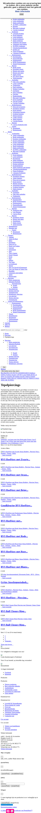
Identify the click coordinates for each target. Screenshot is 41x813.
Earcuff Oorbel (17, 101)
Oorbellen (13, 80)
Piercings (9, 278)
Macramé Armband (19, 28)
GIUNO (19, 375)
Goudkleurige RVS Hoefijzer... (16, 505)
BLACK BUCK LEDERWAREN (18, 373)
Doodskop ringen (18, 217)
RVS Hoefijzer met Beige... (14, 490)
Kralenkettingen (18, 166)
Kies (4, 437)
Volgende (8, 641)
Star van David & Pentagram (18, 267)
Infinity (11, 260)
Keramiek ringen (18, 69)
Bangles (15, 26)
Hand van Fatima (14, 246)
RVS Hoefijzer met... (11, 521)
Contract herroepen (7, 805)
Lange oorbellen (18, 83)
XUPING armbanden (19, 24)
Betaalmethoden (10, 709)
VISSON (20, 378)
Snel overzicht (6, 455)
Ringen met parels (18, 71)
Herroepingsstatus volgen (9, 807)
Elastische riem (17, 210)
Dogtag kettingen (18, 164)
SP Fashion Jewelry (19, 376)
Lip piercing (12, 296)
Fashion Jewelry (11, 375)
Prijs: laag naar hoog (16, 441)
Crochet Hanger (18, 121)
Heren (8, 132)
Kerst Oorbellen (18, 99)
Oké (3, 367)
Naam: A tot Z (31, 439)
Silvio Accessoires (7, 376)
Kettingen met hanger (19, 42)
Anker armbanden (18, 135)
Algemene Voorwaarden (12, 712)
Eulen (10, 274)
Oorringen (16, 91)
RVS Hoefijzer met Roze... (14, 551)
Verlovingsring (17, 78)
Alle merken (10, 371)
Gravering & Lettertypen (12, 691)
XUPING (11, 380)
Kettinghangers (15, 105)
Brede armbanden (18, 137)
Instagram (8, 674)
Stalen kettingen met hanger (21, 167)
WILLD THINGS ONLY (31, 378)
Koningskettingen (18, 162)
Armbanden (14, 133)
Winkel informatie (6, 749)
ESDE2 (3, 375)
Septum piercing (14, 291)
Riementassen (17, 130)
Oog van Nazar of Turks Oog (18, 269)
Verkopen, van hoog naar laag (10, 439)
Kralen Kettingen (18, 39)
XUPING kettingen (19, 46)
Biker (10, 241)
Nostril (15, 285)
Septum (15, 287)
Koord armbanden (18, 141)
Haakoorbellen (17, 96)
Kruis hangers (17, 110)
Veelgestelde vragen (11, 690)
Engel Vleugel (13, 255)
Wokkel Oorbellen (18, 89)
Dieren (11, 266)
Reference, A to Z (6, 443)
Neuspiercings (15, 283)
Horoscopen (12, 276)
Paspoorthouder (18, 58)
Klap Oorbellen (17, 92)
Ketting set (16, 49)
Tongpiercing (13, 299)
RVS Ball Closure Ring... (13, 611)
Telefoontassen (13, 319)
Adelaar (11, 237)
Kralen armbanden (18, 19)
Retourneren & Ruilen (12, 710)
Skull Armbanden (18, 146)
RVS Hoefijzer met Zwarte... (15, 459)
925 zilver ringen (18, 76)
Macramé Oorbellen (19, 98)
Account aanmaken (11, 729)
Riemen (13, 123)
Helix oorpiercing (14, 280)
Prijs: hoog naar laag (29, 441)
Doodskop (12, 242)
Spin (10, 251)
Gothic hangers (17, 117)
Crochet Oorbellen (18, 103)
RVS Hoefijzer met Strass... (15, 475)
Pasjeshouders (17, 57)
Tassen (12, 126)
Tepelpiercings (13, 292)
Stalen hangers (17, 119)
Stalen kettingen (18, 41)
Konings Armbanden (19, 139)
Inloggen (7, 728)
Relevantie (23, 439)
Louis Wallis (26, 375)
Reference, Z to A (18, 443)
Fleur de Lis (12, 244)
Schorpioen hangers (19, 112)
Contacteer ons (9, 716)
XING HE (4, 380)
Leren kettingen (18, 37)
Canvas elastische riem (20, 124)
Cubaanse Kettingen (19, 53)
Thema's (9, 235)
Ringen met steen (18, 73)
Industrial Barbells (14, 282)
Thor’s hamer (13, 253)
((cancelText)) (5, 773)
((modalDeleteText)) (17, 773)
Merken (7, 326)
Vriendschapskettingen (20, 48)
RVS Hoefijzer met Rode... (14, 536)
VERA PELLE (12, 378)
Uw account (4, 719)
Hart (10, 258)
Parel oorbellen (17, 87)
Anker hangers (17, 178)
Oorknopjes (16, 85)
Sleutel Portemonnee (19, 64)
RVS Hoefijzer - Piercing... (14, 597)
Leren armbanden (18, 21)
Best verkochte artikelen (12, 686)
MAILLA (34, 375)
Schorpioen (12, 249)
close (21, 14)
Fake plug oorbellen (19, 82)
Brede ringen (17, 67)
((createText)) (15, 786)
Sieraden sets (13, 228)
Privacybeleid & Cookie (12, 705)
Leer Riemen (17, 212)
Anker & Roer (13, 239)
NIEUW (7, 324)
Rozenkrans (16, 158)
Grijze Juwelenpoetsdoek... (14, 582)
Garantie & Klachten (11, 714)
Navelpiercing (13, 289)
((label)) (3, 784)
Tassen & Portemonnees (14, 301)
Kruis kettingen (17, 35)
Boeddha (11, 271)
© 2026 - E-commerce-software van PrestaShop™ (16, 810)
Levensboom (13, 264)
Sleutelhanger (13, 226)
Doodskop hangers (19, 108)
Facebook (8, 672)
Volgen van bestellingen (12, 726)
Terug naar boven (7, 644)
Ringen (13, 66)
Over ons (8, 707)
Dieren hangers (17, 116)
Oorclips (15, 94)
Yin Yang (12, 262)
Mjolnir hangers (18, 183)
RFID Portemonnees (19, 62)
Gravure (11, 248)
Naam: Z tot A (5, 441)
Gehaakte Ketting (18, 33)
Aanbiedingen (9, 688)
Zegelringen (16, 221)
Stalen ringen (17, 74)
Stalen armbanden (18, 23)
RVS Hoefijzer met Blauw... (15, 567)
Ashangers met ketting (20, 44)
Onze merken (9, 693)
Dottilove (32, 373)
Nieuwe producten (10, 684)
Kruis (10, 257)
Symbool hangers (18, 114)
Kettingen (13, 32)
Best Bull (4, 373)
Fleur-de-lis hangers (19, 107)
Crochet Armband (18, 30)
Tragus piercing (14, 298)
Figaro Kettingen (18, 51)
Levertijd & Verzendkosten (13, 703)
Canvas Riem (17, 214)
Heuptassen (16, 128)
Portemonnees (15, 55)
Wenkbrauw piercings (15, 294)
